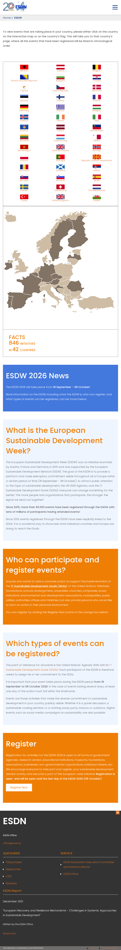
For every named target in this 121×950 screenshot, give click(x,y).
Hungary (96, 110)
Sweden (24, 190)
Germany (24, 110)
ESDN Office (71, 874)
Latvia (60, 130)
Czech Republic (60, 90)
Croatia (97, 80)
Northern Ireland (60, 150)
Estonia (24, 100)
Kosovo (24, 130)
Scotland (60, 170)
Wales (97, 200)
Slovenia (60, 180)
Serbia (96, 170)
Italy (97, 120)
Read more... (10, 933)
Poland (24, 160)
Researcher (13, 869)
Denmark (97, 90)
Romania (24, 170)
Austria (60, 70)
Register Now (19, 787)
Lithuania (24, 140)
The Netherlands (96, 190)
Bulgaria (60, 80)
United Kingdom (60, 200)
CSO (9, 876)
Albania (24, 70)
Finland (60, 100)
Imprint (93, 948)
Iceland (24, 120)
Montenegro (24, 150)
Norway (97, 150)
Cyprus (24, 90)
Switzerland (60, 190)
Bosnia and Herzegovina (24, 80)
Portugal (60, 160)
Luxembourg (60, 140)
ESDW (18, 18)
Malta (97, 140)
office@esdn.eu (12, 843)
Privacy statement (110, 948)
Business (11, 883)
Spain (97, 180)
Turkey (24, 200)
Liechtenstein (97, 130)
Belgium (97, 70)
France (96, 100)
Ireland (60, 120)
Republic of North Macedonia (96, 160)
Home (7, 18)
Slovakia (24, 180)
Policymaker (14, 862)
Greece (60, 110)
